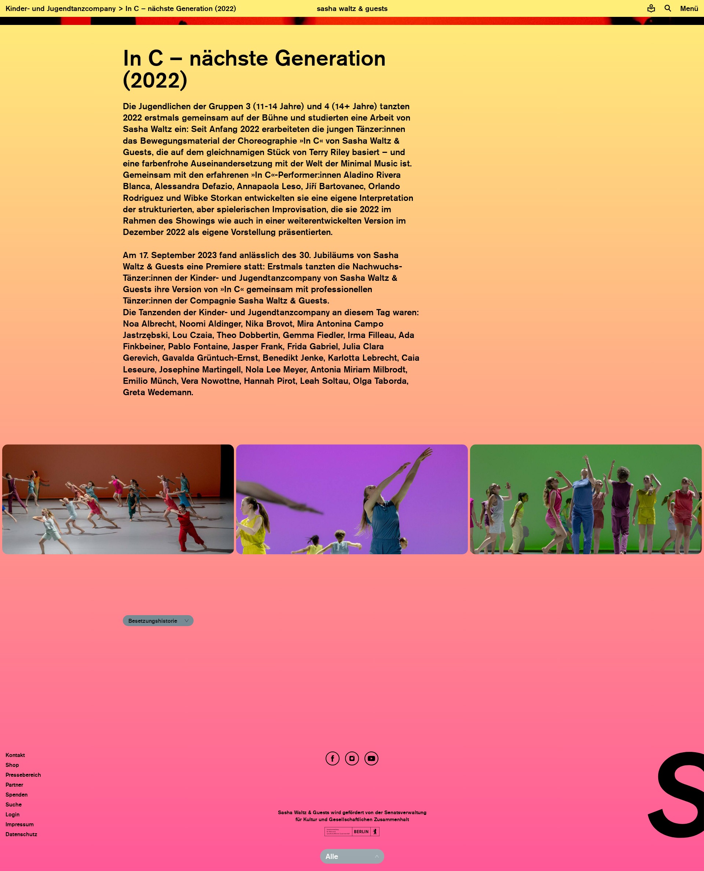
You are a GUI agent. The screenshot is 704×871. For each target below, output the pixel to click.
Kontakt (15, 754)
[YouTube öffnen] (371, 758)
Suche (14, 804)
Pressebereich (23, 774)
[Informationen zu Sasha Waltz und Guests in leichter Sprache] (651, 8)
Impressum (20, 824)
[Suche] (668, 8)
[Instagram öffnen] (352, 758)
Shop (12, 764)
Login (12, 814)
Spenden (16, 794)
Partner (14, 784)
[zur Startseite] (352, 8)
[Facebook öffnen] (333, 758)
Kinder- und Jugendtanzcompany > (65, 8)
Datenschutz (21, 834)
